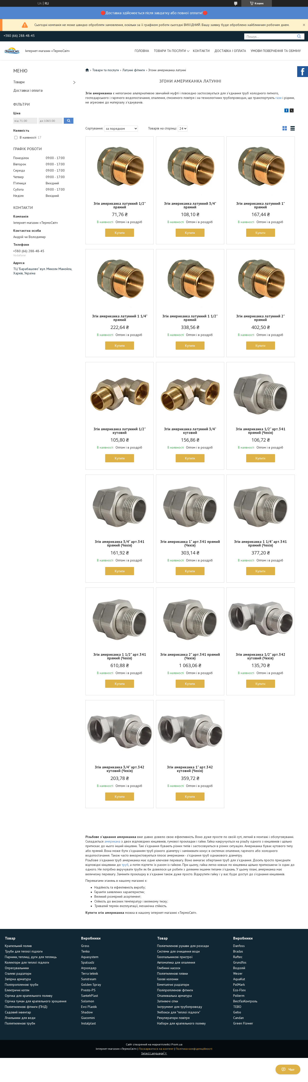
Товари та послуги (170, 51)
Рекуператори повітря (173, 1018)
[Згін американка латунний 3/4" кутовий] (190, 392)
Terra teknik (89, 973)
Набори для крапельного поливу (181, 1023)
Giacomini (88, 1018)
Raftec (237, 957)
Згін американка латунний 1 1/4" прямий (119, 318)
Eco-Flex (239, 990)
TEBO (237, 1007)
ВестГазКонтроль (245, 1001)
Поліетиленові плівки (172, 973)
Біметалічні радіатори (173, 984)
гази (279, 98)
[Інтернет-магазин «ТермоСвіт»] (12, 50)
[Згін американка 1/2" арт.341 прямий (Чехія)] (261, 392)
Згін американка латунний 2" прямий (260, 318)
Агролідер (88, 968)
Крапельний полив (18, 946)
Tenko (85, 951)
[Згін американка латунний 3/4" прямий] (190, 167)
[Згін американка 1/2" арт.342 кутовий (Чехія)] (261, 618)
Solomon (87, 1001)
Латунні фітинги (133, 70)
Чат (292, 1069)
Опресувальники (17, 968)
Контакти (201, 51)
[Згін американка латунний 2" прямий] (261, 279)
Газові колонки (167, 979)
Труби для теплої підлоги (24, 951)
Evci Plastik (89, 1007)
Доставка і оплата (230, 51)
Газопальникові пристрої (174, 957)
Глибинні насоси (168, 968)
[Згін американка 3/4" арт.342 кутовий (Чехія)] (120, 730)
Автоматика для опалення (176, 962)
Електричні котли (17, 990)
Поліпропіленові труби (21, 984)
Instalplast (88, 1023)
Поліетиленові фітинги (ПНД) (26, 1007)
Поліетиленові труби (20, 1023)
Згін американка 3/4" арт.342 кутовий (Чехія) (119, 769)
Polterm (238, 995)
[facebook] (286, 111)
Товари (19, 82)
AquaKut (239, 979)
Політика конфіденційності (194, 1048)
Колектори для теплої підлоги (27, 962)
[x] (292, 111)
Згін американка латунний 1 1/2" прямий (190, 318)
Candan (238, 1018)
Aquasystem (89, 957)
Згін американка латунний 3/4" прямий (190, 205)
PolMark (239, 984)
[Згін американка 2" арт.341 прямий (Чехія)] (190, 618)
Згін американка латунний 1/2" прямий (120, 205)
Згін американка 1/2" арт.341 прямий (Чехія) (260, 430)
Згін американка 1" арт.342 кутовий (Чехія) (190, 769)
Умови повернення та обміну (276, 51)
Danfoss (239, 946)
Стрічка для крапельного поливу (28, 995)
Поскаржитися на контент (156, 1048)
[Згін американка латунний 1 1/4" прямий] (120, 279)
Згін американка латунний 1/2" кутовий (120, 430)
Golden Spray (91, 984)
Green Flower (243, 1023)
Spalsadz (87, 962)
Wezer (238, 973)
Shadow (87, 1012)
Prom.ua (176, 1044)
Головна (142, 51)
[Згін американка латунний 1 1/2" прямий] (190, 279)
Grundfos (239, 962)
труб (125, 865)
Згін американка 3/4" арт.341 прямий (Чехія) (119, 543)
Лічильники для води (20, 1018)
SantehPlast (89, 995)
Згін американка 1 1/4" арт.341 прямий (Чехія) (260, 543)
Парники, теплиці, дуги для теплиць (31, 957)
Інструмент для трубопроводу (179, 1007)
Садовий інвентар (18, 1012)
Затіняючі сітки (167, 1001)
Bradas (238, 951)
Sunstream (88, 979)
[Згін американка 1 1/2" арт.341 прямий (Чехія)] (120, 618)
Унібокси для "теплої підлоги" (178, 1012)
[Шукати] (299, 36)
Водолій (239, 968)
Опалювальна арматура (174, 995)
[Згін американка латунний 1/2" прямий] (120, 167)
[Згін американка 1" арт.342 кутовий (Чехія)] (190, 730)
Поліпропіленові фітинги (175, 990)
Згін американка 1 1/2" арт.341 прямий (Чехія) (119, 656)
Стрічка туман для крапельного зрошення (35, 1001)
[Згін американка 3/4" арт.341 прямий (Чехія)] (120, 505)
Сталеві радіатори (18, 973)
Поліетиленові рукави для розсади (183, 946)
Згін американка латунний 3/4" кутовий (190, 430)
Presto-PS (88, 990)
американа (112, 841)
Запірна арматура (18, 979)
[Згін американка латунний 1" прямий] (261, 167)
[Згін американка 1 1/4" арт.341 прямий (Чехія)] (261, 505)
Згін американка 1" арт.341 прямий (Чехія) (190, 543)
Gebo (237, 1012)
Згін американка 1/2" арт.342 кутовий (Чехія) (260, 656)
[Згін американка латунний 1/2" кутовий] (120, 392)
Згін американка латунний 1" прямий (260, 205)
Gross (85, 946)
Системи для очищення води (178, 951)
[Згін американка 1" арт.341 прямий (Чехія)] (190, 505)
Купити (120, 233)
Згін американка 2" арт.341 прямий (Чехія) (190, 656)
